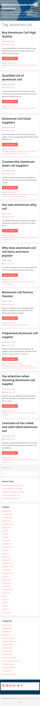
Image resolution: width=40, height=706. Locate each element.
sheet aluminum (7, 671)
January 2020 (6, 540)
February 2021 (6, 511)
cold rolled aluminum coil (24, 460)
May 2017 (5, 603)
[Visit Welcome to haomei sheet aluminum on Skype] (3, 686)
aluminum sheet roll (22, 194)
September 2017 (7, 589)
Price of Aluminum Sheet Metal (12, 489)
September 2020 (7, 524)
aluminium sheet (7, 628)
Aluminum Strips (7, 654)
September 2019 (7, 547)
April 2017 (5, 606)
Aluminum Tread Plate (9, 658)
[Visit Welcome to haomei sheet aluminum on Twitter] (18, 686)
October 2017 (6, 586)
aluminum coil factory (23, 325)
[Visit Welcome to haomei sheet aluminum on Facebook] (21, 686)
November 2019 (7, 544)
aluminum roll (31, 282)
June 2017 (5, 599)
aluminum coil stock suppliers (18, 153)
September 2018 (7, 573)
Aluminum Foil (6, 635)
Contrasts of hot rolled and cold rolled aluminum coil (19, 427)
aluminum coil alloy (9, 239)
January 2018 (6, 580)
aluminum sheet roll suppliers (17, 196)
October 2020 (6, 521)
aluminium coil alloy (25, 237)
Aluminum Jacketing (8, 638)
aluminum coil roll (22, 108)
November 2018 (7, 567)
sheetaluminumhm (9, 44)
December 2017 (7, 583)
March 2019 (6, 557)
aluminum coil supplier (23, 413)
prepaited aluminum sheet (29, 368)
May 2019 (5, 553)
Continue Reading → (10, 58)
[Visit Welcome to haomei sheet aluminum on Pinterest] (7, 686)
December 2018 (7, 563)
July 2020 (5, 531)
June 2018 (5, 576)
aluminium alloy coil (14, 237)
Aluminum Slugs (7, 651)
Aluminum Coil (12, 63)
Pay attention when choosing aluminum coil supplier (18, 380)
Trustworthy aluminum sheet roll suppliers (18, 163)
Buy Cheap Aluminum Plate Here (12, 485)
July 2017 (5, 596)
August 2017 (6, 593)
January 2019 (6, 560)
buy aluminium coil (22, 65)
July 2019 (5, 550)
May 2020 (5, 537)
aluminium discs (7, 625)
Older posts (5, 468)
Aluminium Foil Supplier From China (13, 492)
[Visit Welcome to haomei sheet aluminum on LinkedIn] (10, 686)
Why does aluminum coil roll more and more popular (19, 251)
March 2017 (6, 609)
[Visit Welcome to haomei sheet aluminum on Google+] (14, 686)
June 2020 (5, 534)
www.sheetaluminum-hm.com (29, 698)
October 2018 (6, 570)
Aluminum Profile (7, 645)
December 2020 (7, 514)
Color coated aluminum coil (15, 364)
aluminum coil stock (22, 151)
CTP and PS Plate (7, 664)
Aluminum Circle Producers (10, 498)
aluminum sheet (7, 648)
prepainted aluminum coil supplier (11, 368)
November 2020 (7, 518)
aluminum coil (13, 65)
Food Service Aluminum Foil (11, 495)
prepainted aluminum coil (24, 366)
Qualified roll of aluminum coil (13, 77)
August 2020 (6, 527)
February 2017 (6, 612)
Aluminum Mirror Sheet (9, 641)
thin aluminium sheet (8, 674)
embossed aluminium (9, 667)
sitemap (20, 702)
